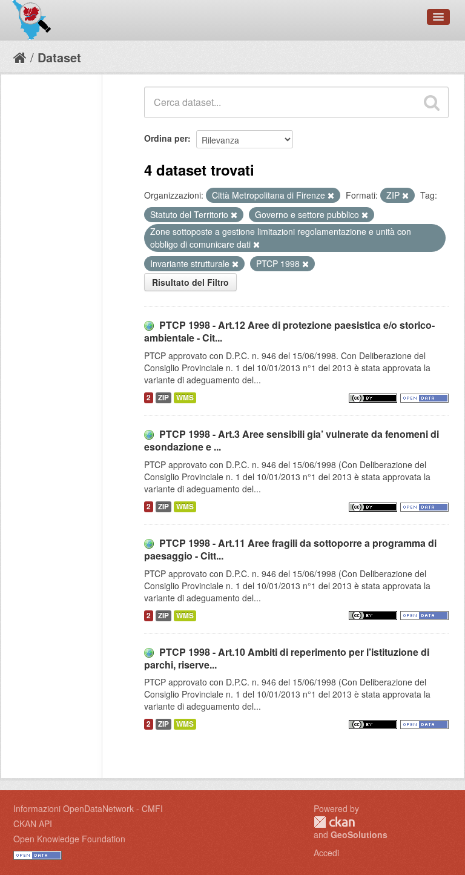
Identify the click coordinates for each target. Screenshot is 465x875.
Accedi (326, 853)
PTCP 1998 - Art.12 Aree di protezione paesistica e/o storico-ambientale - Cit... (289, 331)
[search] (432, 102)
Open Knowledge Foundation (69, 839)
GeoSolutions (359, 834)
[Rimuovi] (331, 195)
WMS (185, 397)
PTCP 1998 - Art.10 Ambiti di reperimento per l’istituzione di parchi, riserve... (286, 658)
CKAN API (32, 823)
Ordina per (166, 138)
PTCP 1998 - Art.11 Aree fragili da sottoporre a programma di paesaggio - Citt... (290, 549)
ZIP (163, 397)
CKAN (334, 822)
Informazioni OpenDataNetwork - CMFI (88, 808)
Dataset (59, 57)
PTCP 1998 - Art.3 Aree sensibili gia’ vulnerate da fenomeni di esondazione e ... (291, 440)
